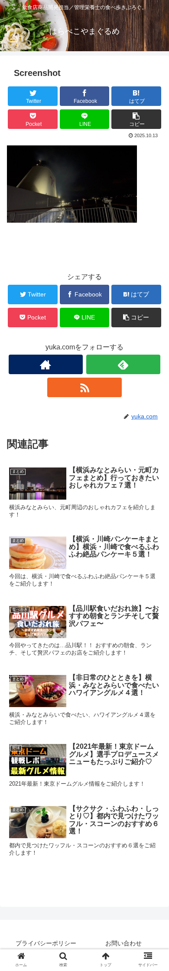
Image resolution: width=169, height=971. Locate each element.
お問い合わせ (123, 943)
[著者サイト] (46, 364)
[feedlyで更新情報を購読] (123, 364)
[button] (151, 792)
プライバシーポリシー (46, 943)
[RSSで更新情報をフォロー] (84, 387)
